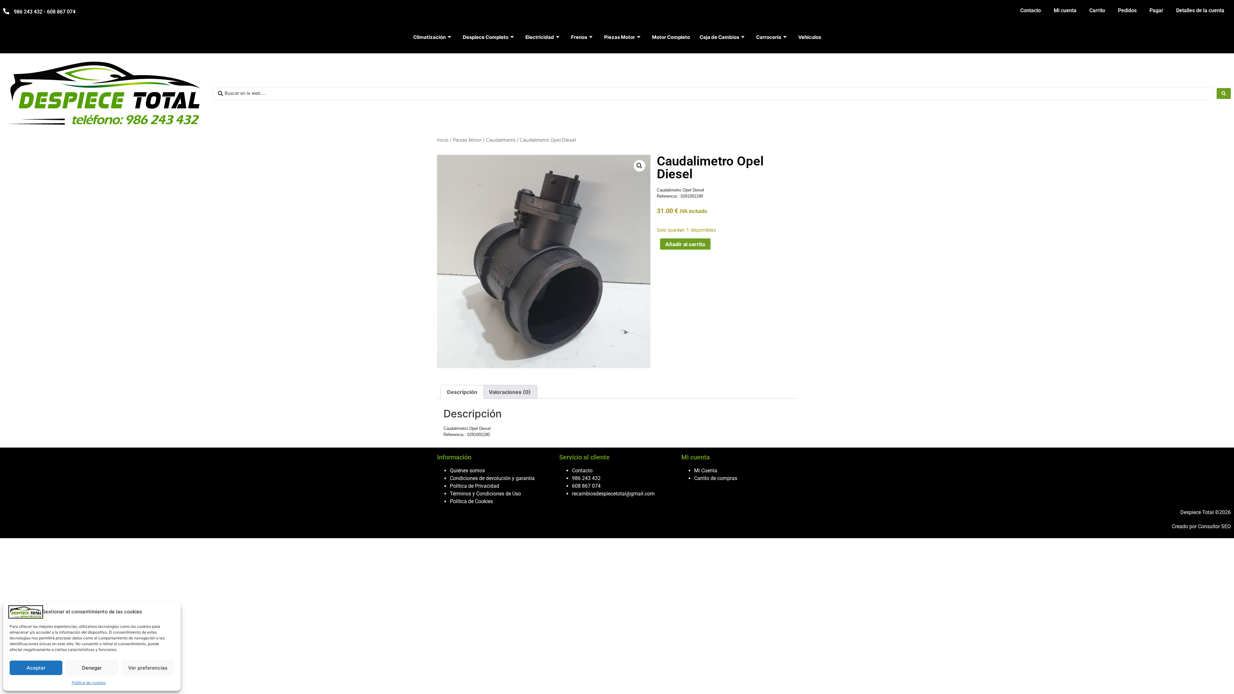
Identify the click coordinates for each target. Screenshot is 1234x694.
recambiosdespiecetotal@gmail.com (613, 494)
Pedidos (1127, 10)
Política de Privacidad (474, 486)
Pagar (1156, 10)
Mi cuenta (1065, 10)
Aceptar (36, 668)
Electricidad (539, 37)
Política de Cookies (471, 501)
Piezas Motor (619, 37)
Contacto (1030, 10)
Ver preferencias (147, 668)
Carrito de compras (715, 478)
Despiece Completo (485, 37)
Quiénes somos (467, 470)
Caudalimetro (500, 140)
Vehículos (809, 37)
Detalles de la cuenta (1200, 10)
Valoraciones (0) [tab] (510, 392)
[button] (639, 166)
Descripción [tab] (462, 392)
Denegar (92, 668)
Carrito (1097, 10)
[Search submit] (1224, 93)
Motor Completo (671, 37)
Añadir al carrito (685, 244)
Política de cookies (89, 682)
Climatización (429, 37)
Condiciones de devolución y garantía (492, 478)
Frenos (579, 37)
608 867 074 (586, 486)
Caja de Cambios (719, 37)
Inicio (443, 140)
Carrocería (768, 37)
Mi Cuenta (705, 470)
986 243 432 (586, 478)
